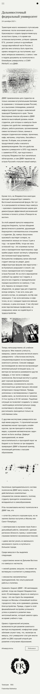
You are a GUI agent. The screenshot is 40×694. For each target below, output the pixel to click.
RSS (11, 685)
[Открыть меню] (3, 3)
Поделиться (32, 648)
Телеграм (5, 685)
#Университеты (7, 648)
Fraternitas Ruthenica (9, 688)
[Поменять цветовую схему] (37, 3)
